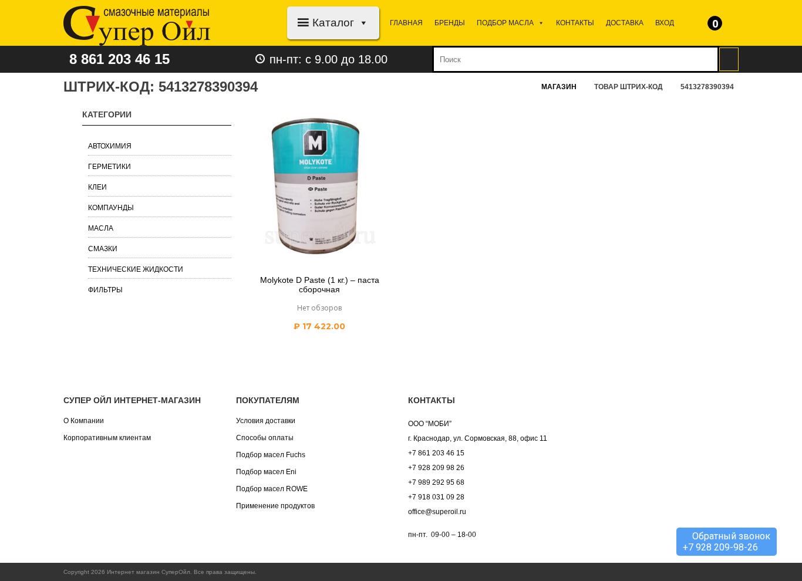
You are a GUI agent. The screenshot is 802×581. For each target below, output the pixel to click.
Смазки (102, 249)
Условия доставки (265, 421)
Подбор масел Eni (266, 472)
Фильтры (105, 290)
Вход (664, 23)
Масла (100, 228)
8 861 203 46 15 (119, 59)
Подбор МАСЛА (505, 23)
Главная (406, 23)
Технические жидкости (135, 269)
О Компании (83, 421)
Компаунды (111, 208)
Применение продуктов (275, 506)
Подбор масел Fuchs (270, 455)
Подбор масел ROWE (272, 489)
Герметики (109, 167)
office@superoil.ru (437, 512)
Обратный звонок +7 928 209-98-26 (726, 542)
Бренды (449, 23)
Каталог (333, 22)
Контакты (575, 23)
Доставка (624, 23)
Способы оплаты (265, 438)
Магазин (559, 87)
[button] (361, 22)
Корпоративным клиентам (107, 438)
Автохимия (110, 146)
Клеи (97, 187)
